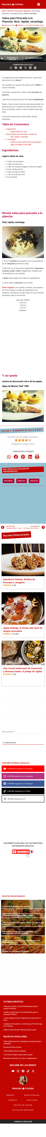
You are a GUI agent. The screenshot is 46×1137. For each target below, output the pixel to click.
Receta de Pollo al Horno (12, 1047)
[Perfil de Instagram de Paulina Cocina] (18, 1071)
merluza (21, 481)
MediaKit (10, 1095)
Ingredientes (11, 129)
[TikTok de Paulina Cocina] (28, 1071)
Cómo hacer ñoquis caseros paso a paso (18, 1055)
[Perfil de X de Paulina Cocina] (33, 1071)
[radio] (16, 441)
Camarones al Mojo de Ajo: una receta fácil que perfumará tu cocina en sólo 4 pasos (22, 914)
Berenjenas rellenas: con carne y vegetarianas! (20, 1058)
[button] (11, 67)
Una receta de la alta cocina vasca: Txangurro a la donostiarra (23, 923)
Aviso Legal (32, 1100)
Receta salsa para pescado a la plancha (21, 134)
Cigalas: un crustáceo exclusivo (15, 951)
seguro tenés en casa (19, 132)
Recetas (10, 11)
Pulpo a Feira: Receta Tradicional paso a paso (19, 1030)
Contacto (12, 1100)
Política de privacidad (23, 1110)
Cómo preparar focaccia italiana (14, 1051)
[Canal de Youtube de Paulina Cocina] (13, 1071)
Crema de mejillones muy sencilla (16, 906)
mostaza (34, 481)
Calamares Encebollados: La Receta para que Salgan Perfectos (21, 941)
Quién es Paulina (31, 1095)
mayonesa (8, 481)
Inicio (4, 11)
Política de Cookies (23, 1105)
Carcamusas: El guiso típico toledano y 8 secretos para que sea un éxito (19, 932)
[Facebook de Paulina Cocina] (23, 1071)
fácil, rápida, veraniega (19, 137)
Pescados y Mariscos (23, 11)
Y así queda (11, 139)
